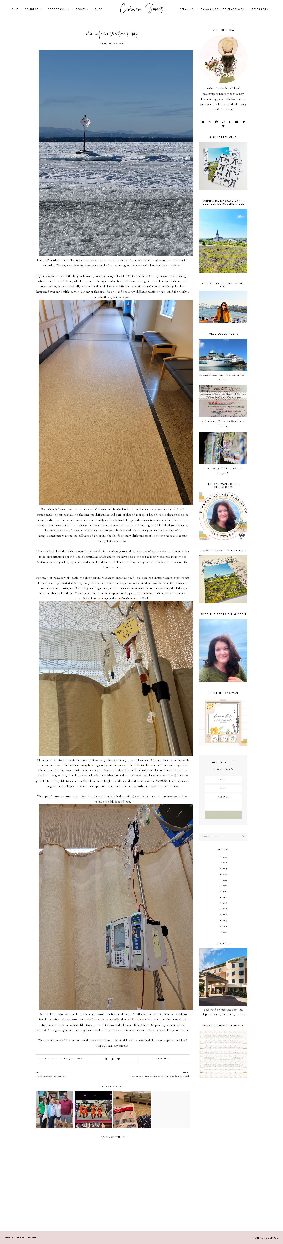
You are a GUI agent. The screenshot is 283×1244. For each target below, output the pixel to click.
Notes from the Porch (54, 1059)
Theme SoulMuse (264, 1238)
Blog (99, 9)
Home (14, 9)
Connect (32, 9)
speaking (187, 9)
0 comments (164, 1059)
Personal (77, 1059)
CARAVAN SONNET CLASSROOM (223, 9)
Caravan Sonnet (141, 9)
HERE (127, 276)
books (81, 9)
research (259, 9)
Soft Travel (57, 9)
